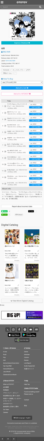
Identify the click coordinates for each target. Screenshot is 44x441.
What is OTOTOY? (8, 384)
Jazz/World (6, 371)
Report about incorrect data (22, 206)
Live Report (27, 363)
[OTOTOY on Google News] (36, 329)
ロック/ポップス (18, 70)
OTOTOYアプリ (7, 403)
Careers (5, 412)
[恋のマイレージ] (5, 113)
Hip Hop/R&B (7, 366)
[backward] (2, 439)
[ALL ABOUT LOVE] (5, 151)
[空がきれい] (5, 177)
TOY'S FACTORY (10, 61)
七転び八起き (29, 280)
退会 (25, 405)
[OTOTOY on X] (7, 329)
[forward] (13, 439)
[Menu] (2, 2)
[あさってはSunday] (5, 145)
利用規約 (6, 390)
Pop (4, 357)
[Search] (41, 7)
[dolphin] (5, 139)
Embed (20, 215)
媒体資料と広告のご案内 (10, 406)
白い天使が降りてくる (32, 246)
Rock (4, 354)
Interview (27, 354)
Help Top (27, 384)
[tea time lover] (5, 126)
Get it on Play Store (29, 335)
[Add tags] (15, 73)
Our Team (6, 409)
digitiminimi (19, 433)
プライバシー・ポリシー (10, 393)
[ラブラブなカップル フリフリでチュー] (5, 106)
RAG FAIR (6, 52)
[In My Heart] (5, 171)
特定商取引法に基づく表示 (11, 395)
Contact (26, 400)
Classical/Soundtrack (9, 374)
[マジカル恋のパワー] (5, 164)
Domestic (6, 70)
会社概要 (6, 387)
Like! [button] (5, 214)
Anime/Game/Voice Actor (11, 363)
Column (26, 357)
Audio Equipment (29, 366)
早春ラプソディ (10, 280)
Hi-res (5, 351)
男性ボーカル (7, 73)
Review (26, 360)
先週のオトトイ (29, 369)
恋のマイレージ (10, 246)
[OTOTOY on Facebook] (19, 329)
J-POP (28, 70)
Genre (6, 348)
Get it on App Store (14, 335)
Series (26, 351)
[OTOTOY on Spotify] (25, 329)
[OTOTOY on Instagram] (13, 329)
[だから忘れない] (5, 158)
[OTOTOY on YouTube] (31, 329)
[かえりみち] (5, 184)
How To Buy (8, 79)
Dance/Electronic (8, 369)
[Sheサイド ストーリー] (5, 119)
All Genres (13, 348)
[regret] (5, 132)
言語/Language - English (22, 418)
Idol (4, 360)
